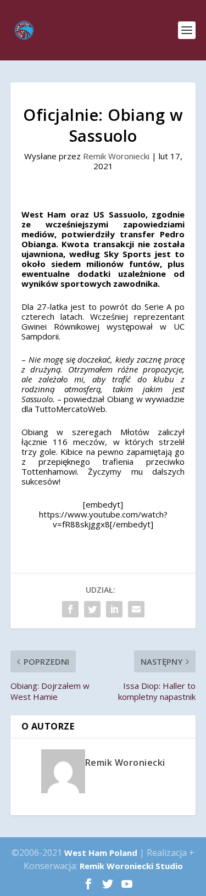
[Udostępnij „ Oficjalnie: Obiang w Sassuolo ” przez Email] (136, 609)
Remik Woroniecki (116, 156)
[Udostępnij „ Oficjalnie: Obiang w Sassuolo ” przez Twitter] (92, 609)
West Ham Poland (100, 852)
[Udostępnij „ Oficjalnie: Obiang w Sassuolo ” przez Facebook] (70, 609)
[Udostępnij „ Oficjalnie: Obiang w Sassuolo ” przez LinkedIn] (114, 609)
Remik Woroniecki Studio (131, 865)
